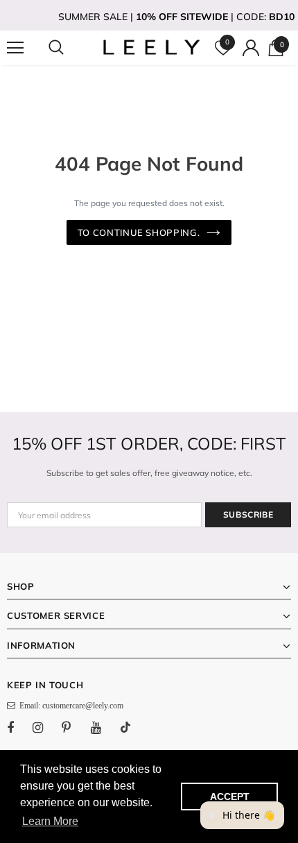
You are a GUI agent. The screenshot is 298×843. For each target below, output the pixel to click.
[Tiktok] (132, 727)
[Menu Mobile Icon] (15, 48)
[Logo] (150, 47)
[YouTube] (103, 727)
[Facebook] (19, 727)
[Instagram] (45, 727)
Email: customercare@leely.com (69, 705)
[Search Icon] (69, 48)
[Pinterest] (74, 727)
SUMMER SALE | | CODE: (176, 16)
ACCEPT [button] (229, 796)
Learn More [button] (50, 821)
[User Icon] (251, 48)
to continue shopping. (139, 232)
